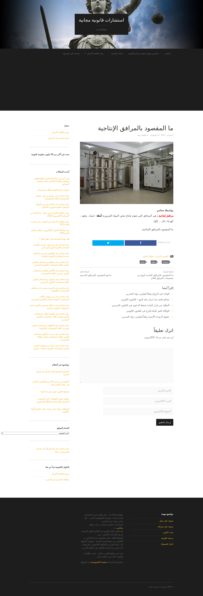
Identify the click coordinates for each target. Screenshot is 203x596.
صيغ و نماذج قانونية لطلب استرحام (53, 190)
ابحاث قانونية (117, 53)
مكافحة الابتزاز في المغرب (57, 479)
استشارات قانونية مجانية (101, 20)
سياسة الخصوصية (99, 562)
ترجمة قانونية (167, 538)
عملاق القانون (148, 256)
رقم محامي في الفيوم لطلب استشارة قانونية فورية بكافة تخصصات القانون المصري (52, 317)
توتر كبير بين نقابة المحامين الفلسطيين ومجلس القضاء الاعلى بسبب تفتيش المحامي (51, 181)
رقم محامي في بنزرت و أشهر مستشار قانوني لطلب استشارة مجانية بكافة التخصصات (51, 337)
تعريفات (165, 262)
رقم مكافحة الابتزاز (95, 53)
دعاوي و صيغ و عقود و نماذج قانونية (143, 53)
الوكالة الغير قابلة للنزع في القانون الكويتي (147, 311)
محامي (167, 53)
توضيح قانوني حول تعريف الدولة (54, 391)
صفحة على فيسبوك (71, 53)
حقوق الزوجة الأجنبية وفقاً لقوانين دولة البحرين (145, 316)
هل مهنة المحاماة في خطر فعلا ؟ (54, 239)
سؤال (153, 262)
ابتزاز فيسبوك (167, 544)
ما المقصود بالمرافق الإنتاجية (135, 128)
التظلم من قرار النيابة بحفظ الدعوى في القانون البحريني (140, 305)
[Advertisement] (101, 91)
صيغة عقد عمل (166, 521)
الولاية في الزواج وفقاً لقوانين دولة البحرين (147, 293)
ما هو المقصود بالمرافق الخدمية (95, 274)
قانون (142, 262)
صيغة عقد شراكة (165, 526)
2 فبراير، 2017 (167, 135)
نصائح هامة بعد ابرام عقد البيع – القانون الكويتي (145, 299)
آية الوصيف (154, 135)
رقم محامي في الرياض (58, 138)
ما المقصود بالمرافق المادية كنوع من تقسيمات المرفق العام (155, 275)
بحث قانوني (168, 532)
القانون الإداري (162, 256)
